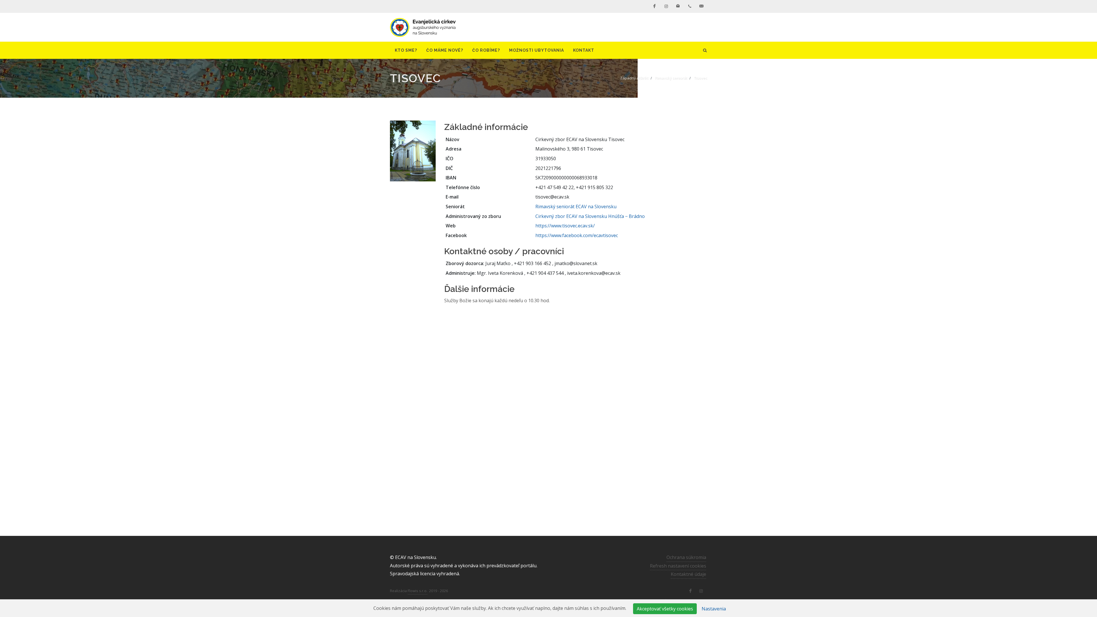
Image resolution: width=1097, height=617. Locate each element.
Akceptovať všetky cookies (665, 609)
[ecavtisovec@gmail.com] (701, 6)
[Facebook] (654, 6)
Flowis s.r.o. (417, 590)
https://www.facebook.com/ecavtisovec (576, 235)
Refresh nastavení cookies (678, 566)
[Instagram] (666, 6)
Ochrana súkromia (686, 557)
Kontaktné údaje (688, 574)
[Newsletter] (678, 6)
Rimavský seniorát (671, 78)
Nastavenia (714, 609)
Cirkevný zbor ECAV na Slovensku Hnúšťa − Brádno (590, 216)
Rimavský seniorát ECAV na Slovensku (575, 206)
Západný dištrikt (634, 78)
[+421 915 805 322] (689, 6)
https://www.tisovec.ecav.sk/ (565, 226)
